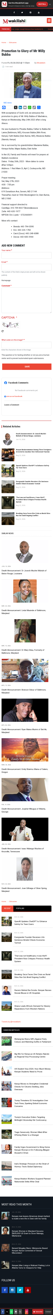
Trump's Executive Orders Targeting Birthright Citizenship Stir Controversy (30, 1118)
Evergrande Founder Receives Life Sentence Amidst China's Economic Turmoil (29, 940)
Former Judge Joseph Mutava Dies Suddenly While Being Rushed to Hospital (24, 29)
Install (42, 4)
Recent (7, 908)
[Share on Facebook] (2, 1311)
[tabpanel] (26, 961)
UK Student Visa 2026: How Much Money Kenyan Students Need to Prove (32, 1070)
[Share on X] (7, 1311)
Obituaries (12, 42)
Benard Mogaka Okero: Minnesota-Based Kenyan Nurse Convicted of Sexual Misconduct (30, 1250)
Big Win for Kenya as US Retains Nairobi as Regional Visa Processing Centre (31, 1055)
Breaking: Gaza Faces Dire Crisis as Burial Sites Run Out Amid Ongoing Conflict (32, 975)
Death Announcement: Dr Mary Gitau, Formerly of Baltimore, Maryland (23, 651)
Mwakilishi (41, 63)
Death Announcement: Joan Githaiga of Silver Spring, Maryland (24, 889)
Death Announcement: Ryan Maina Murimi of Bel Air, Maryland (24, 731)
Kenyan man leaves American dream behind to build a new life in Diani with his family (31, 1217)
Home (4, 42)
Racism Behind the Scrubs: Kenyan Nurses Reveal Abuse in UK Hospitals (32, 991)
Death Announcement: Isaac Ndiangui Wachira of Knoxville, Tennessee (23, 850)
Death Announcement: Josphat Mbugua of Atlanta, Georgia (24, 810)
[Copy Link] (20, 1311)
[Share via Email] (15, 1311)
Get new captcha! (3, 333)
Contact (48, 1311)
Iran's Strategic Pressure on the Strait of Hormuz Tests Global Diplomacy (31, 1165)
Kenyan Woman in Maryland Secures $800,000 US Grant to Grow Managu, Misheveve (28, 1233)
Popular (20, 908)
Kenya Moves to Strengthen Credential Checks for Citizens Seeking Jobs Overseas (31, 1087)
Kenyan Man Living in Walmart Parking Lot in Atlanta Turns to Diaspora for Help (31, 1266)
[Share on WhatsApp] (11, 1311)
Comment (6, 286)
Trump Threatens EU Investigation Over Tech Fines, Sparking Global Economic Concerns (31, 1103)
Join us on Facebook (14, 396)
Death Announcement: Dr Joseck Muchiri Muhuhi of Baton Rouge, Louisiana (24, 572)
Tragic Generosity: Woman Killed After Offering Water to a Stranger (30, 1133)
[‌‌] (14, 12)
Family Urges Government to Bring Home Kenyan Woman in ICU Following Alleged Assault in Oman (32, 1150)
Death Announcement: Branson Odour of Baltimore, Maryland (24, 691)
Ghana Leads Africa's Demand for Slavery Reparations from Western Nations (32, 1007)
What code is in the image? (12, 340)
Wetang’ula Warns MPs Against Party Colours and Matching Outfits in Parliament (32, 1040)
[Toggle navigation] (49, 20)
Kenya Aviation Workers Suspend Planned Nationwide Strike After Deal (32, 1180)
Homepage (6, 280)
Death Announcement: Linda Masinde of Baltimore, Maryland (24, 611)
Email (4, 262)
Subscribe (39, 1311)
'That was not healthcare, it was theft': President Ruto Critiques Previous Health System (32, 959)
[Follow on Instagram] (26, 1311)
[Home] (14, 21)
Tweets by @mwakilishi (11, 1022)
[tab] (7, 909)
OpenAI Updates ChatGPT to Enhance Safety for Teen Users (30, 922)
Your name (6, 250)
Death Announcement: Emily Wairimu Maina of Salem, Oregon (25, 770)
